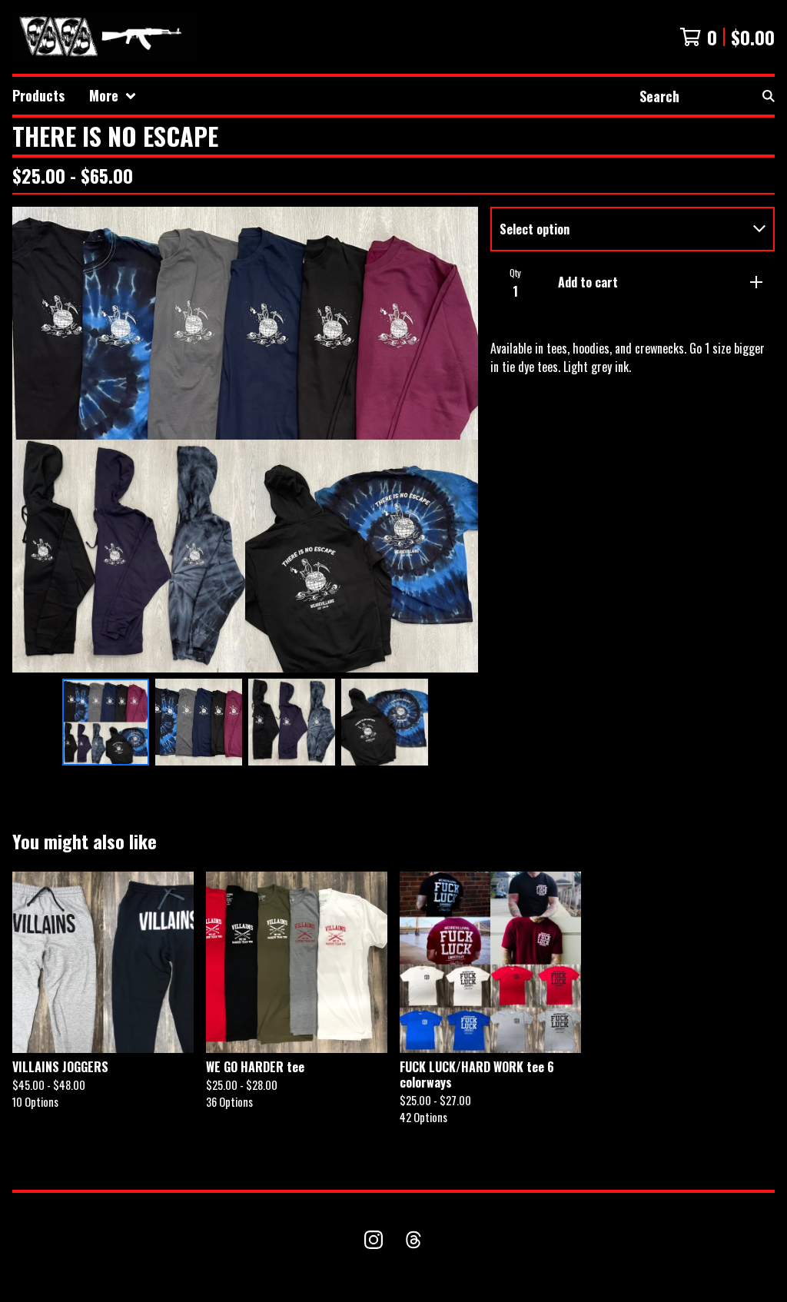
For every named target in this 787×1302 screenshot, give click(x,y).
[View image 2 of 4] (198, 722)
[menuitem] (38, 96)
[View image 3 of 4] (291, 722)
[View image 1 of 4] (105, 722)
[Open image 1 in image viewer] (245, 440)
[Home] (104, 36)
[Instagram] (373, 1240)
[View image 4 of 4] (384, 722)
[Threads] (413, 1240)
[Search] (768, 96)
